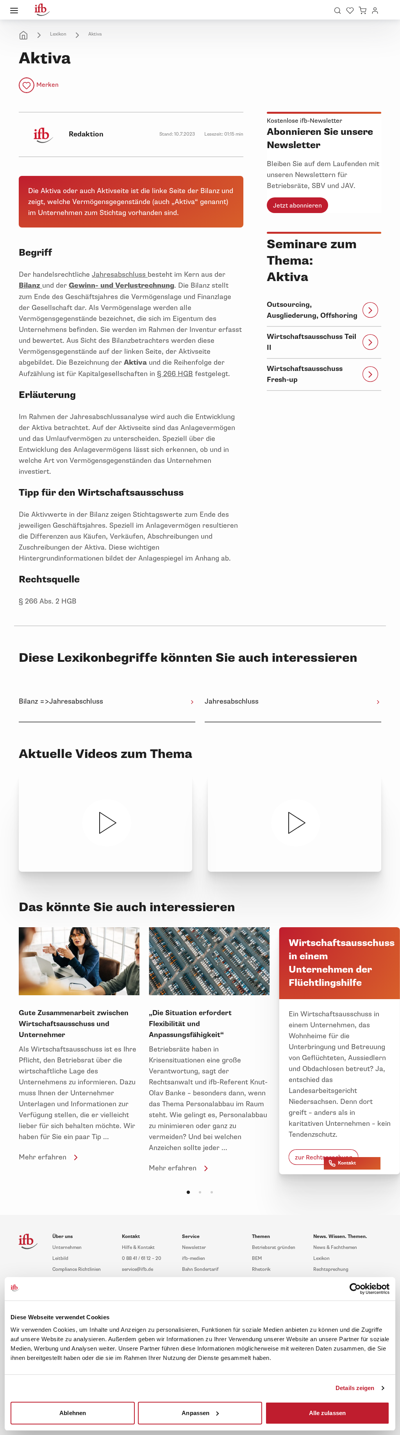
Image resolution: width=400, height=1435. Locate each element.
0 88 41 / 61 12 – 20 (141, 1258)
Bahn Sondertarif (200, 1269)
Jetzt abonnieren (297, 206)
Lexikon (58, 34)
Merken (47, 85)
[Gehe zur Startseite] (42, 10)
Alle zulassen (327, 1412)
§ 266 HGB (175, 373)
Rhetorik (261, 1269)
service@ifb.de (137, 1269)
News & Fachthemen (335, 1247)
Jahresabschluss (120, 274)
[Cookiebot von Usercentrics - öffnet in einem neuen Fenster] (355, 1289)
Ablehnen (72, 1412)
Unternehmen (67, 1247)
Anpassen (195, 1412)
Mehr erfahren (42, 1157)
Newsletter (194, 1247)
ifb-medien (193, 1258)
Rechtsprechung (330, 1269)
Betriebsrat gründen (273, 1247)
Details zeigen (355, 1388)
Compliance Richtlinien (76, 1269)
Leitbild (60, 1258)
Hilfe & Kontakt (138, 1247)
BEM (257, 1258)
